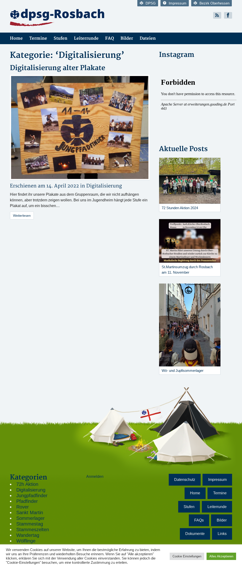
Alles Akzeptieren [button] (221, 556)
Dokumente (195, 534)
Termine (38, 38)
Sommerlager (30, 518)
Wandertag (27, 535)
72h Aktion (27, 484)
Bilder (127, 38)
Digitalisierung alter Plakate (57, 68)
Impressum (177, 3)
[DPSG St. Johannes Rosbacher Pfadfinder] (63, 17)
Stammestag (29, 523)
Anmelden (95, 477)
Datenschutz (184, 480)
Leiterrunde (86, 38)
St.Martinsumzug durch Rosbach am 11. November (187, 269)
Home (16, 38)
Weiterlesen (22, 215)
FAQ (109, 38)
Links (222, 534)
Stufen (60, 38)
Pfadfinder (27, 501)
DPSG (151, 3)
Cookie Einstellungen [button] (187, 556)
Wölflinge (25, 540)
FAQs (199, 520)
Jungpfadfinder (32, 495)
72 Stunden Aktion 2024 (180, 208)
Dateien (148, 38)
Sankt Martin (29, 512)
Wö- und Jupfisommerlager (182, 371)
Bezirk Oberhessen (214, 3)
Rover (22, 506)
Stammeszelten (32, 529)
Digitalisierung (104, 186)
